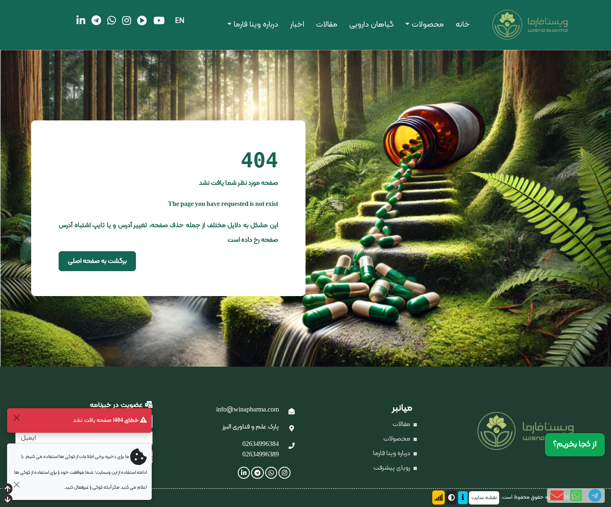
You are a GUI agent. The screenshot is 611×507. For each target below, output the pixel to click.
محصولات (427, 25)
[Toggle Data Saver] (438, 497)
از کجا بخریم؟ (574, 444)
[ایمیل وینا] (291, 412)
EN (180, 21)
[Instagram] (126, 20)
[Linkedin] (81, 20)
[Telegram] (96, 20)
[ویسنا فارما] (502, 25)
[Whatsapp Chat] (576, 495)
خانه (463, 25)
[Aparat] (142, 20)
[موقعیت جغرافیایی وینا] (291, 429)
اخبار (297, 25)
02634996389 (260, 455)
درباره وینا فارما (256, 25)
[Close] (16, 417)
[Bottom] (7, 500)
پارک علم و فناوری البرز (250, 427)
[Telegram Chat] (595, 495)
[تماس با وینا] (291, 446)
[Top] (7, 490)
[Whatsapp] (111, 20)
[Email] (557, 495)
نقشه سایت (484, 498)
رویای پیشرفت (392, 468)
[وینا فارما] (534, 431)
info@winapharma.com (247, 410)
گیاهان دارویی (371, 25)
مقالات (327, 25)
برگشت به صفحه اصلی (97, 261)
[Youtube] (159, 20)
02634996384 (260, 444)
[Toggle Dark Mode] (451, 497)
